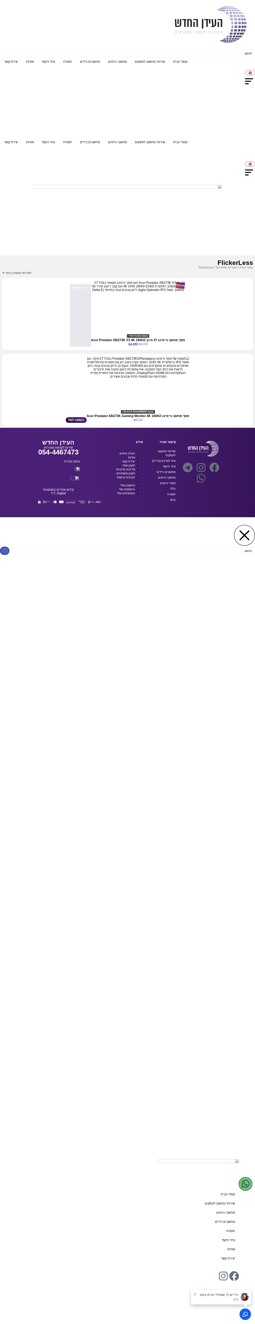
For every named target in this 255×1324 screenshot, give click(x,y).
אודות (30, 61)
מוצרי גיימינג (168, 483)
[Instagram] (201, 467)
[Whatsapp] (201, 478)
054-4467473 (58, 452)
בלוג (173, 499)
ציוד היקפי (48, 61)
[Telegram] (188, 467)
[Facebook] (214, 467)
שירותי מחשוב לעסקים (150, 61)
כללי (173, 488)
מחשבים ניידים (90, 61)
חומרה (67, 61)
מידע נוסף (80, 287)
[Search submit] (4, 551)
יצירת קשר (11, 61)
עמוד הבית (180, 61)
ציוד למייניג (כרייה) (164, 460)
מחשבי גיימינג (117, 61)
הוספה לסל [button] (76, 420)
